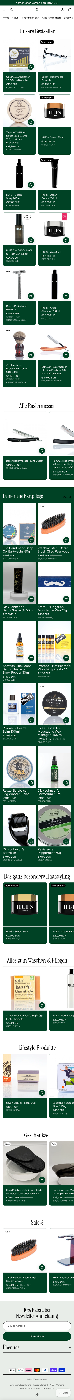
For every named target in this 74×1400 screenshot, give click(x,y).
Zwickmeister (40, 1379)
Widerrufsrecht (40, 1385)
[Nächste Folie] (67, 445)
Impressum (48, 1388)
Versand (60, 1385)
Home (6, 17)
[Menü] (4, 10)
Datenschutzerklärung (20, 1385)
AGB (52, 1385)
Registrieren (37, 1336)
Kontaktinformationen (30, 1388)
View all (67, 497)
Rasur (15, 17)
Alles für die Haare (51, 17)
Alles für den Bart (30, 17)
